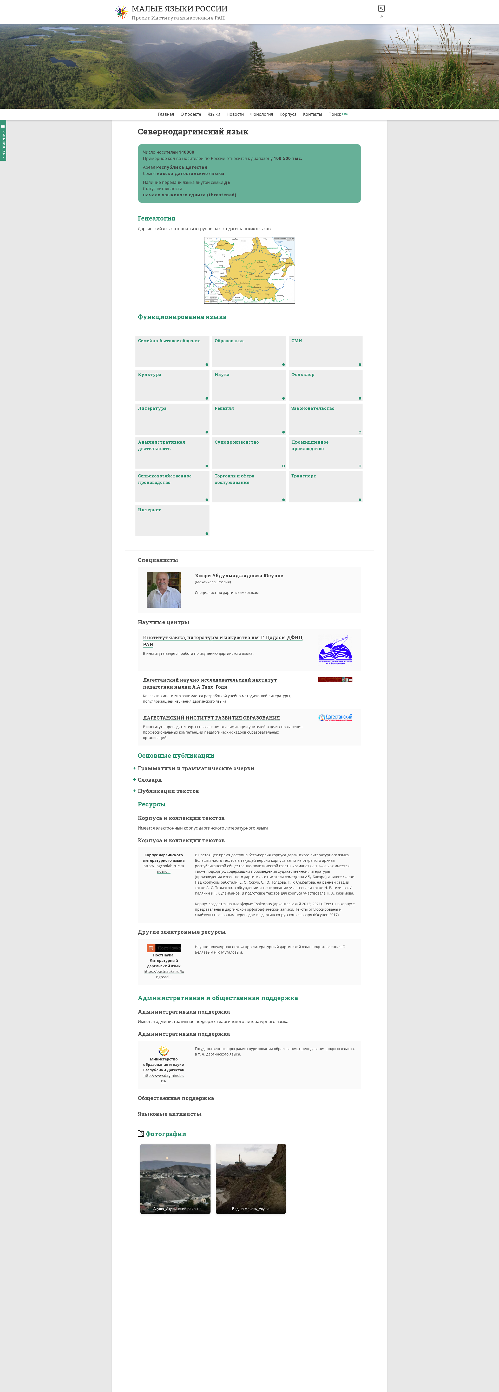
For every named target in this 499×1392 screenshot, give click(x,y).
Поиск (335, 114)
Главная (166, 114)
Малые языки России (180, 8)
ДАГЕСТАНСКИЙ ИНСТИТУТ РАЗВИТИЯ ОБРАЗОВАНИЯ (211, 718)
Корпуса (288, 114)
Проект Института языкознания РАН (178, 18)
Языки (214, 114)
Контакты (312, 114)
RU (381, 8)
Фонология (261, 114)
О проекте (191, 114)
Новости (235, 114)
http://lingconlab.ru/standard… (163, 868)
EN (381, 16)
